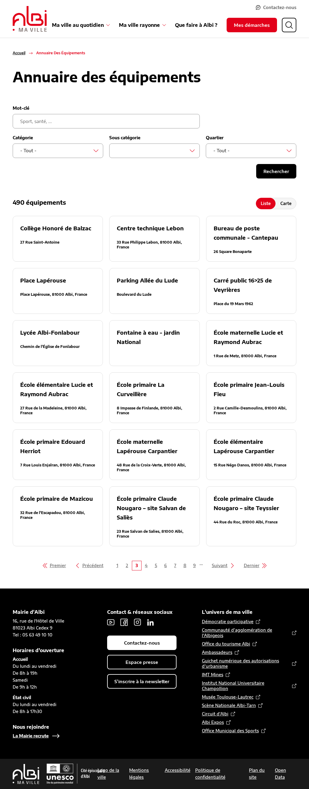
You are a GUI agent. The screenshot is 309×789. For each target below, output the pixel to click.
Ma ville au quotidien (78, 25)
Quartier (215, 137)
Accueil (19, 53)
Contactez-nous (279, 7)
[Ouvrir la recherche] (289, 25)
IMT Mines (212, 674)
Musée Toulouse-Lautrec (227, 696)
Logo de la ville (108, 774)
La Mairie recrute (31, 735)
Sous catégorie (124, 137)
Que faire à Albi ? (196, 25)
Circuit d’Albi (215, 713)
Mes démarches (252, 25)
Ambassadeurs (217, 652)
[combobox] (58, 151)
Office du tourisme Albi (226, 643)
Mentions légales (139, 774)
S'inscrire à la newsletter (141, 681)
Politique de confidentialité (210, 774)
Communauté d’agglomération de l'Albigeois (237, 632)
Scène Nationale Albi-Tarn (229, 705)
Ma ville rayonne (139, 25)
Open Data (280, 774)
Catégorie (23, 137)
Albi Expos (213, 722)
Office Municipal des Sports (230, 730)
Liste (266, 203)
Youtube (110, 622)
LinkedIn (150, 622)
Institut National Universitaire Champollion (233, 685)
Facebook (124, 622)
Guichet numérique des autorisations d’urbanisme (240, 663)
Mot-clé (21, 108)
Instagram (137, 622)
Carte (285, 203)
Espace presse (142, 662)
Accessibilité (177, 770)
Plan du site (257, 774)
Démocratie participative (227, 621)
